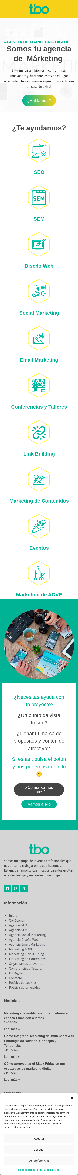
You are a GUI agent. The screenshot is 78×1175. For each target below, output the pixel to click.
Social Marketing (39, 313)
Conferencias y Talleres (39, 407)
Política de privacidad (48, 1170)
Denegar (39, 1150)
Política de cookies (26, 1170)
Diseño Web (39, 266)
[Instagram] (15, 888)
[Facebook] (7, 888)
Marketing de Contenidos (39, 501)
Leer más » (12, 1029)
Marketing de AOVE (39, 594)
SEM (39, 219)
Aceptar (39, 1139)
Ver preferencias (39, 1161)
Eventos (39, 548)
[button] (72, 1098)
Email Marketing (39, 360)
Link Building (39, 454)
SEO (39, 172)
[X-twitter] (24, 888)
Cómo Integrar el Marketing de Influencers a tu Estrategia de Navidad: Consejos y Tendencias (39, 1040)
